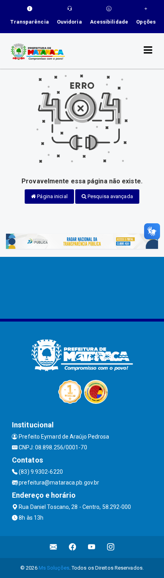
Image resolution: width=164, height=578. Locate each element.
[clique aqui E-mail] (54, 547)
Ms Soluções (54, 568)
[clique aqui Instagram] (111, 547)
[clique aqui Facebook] (73, 547)
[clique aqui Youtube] (92, 547)
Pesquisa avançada (109, 196)
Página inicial (52, 196)
